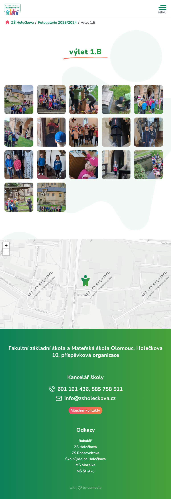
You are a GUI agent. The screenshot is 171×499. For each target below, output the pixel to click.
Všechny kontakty (85, 410)
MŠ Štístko (85, 471)
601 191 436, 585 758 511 (90, 389)
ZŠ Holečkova (85, 446)
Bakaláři (85, 440)
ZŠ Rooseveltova (85, 453)
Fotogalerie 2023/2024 (57, 22)
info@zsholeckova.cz (90, 398)
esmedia (95, 487)
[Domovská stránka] (12, 9)
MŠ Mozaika (85, 465)
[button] (85, 280)
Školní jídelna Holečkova (85, 459)
